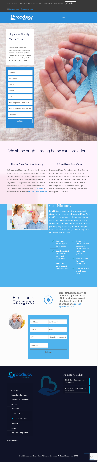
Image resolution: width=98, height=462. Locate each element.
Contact (13, 428)
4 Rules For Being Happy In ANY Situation (75, 389)
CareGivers (15, 409)
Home (13, 386)
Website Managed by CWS (68, 456)
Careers (14, 404)
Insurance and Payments (20, 399)
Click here (38, 188)
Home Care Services (19, 395)
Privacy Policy (12, 440)
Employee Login (20, 418)
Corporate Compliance (19, 433)
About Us (14, 390)
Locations (14, 423)
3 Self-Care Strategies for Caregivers (74, 381)
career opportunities (70, 305)
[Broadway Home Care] (21, 17)
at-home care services (37, 192)
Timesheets (18, 414)
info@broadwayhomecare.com (21, 9)
